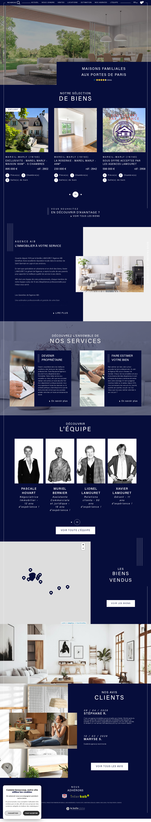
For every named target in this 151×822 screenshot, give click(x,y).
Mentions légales (89, 802)
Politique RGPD (111, 802)
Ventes (61, 2)
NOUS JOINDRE (48, 2)
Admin (98, 802)
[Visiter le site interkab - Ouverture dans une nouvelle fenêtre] (80, 796)
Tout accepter (31, 813)
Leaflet (63, 623)
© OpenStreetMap (80, 623)
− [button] (83, 548)
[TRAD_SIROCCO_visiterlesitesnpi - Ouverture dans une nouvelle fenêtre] (64, 796)
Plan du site (79, 802)
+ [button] (83, 544)
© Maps (70, 623)
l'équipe (114, 2)
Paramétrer (13, 813)
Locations (73, 2)
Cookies (119, 802)
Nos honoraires (70, 802)
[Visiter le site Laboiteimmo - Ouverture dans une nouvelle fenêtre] (75, 811)
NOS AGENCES (101, 2)
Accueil (35, 2)
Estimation (86, 2)
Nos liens (103, 802)
